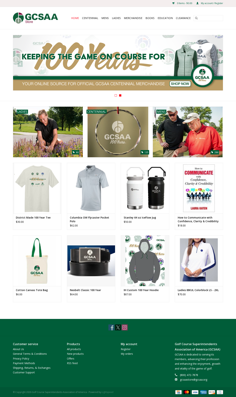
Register (126, 349)
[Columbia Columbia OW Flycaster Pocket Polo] (91, 188)
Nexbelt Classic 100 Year (85, 290)
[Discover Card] (211, 391)
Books (150, 18)
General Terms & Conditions (30, 353)
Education (165, 18)
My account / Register (211, 3)
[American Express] (203, 391)
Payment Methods (24, 363)
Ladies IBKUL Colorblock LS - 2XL (198, 290)
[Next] (215, 64)
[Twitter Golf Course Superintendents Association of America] (118, 327)
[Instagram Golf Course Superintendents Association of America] (125, 327)
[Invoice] (219, 391)
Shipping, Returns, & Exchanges (32, 367)
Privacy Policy (21, 358)
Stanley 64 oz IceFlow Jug (140, 217)
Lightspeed (107, 392)
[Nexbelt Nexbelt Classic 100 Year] (91, 260)
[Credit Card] (178, 391)
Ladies (116, 18)
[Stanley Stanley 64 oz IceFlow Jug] (145, 188)
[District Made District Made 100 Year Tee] (37, 188)
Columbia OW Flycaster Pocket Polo (89, 219)
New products (75, 353)
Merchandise (133, 18)
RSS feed (72, 363)
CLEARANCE (183, 18)
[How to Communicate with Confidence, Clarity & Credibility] (199, 188)
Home (75, 18)
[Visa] (194, 391)
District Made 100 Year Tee (33, 217)
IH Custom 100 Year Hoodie (141, 290)
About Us (18, 349)
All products (74, 349)
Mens (105, 18)
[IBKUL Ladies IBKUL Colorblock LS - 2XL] (199, 260)
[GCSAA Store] (37, 18)
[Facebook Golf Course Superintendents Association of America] (111, 327)
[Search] (196, 18)
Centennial (90, 18)
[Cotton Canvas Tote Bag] (37, 260)
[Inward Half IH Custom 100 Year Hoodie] (145, 260)
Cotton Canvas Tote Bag (32, 290)
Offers (70, 358)
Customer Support (24, 372)
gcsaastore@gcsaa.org (193, 379)
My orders (127, 353)
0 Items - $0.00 (184, 3)
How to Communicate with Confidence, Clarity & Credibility (198, 219)
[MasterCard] (186, 391)
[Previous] (20, 64)
